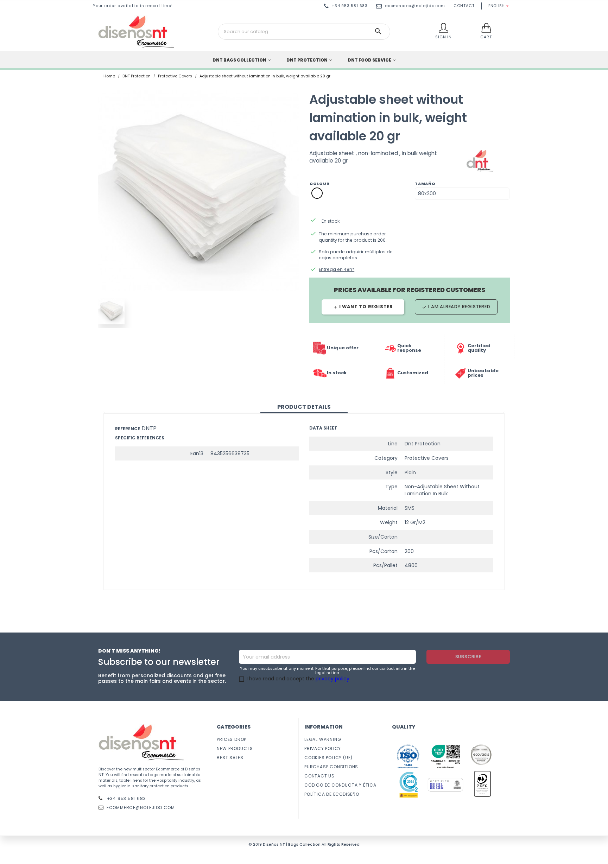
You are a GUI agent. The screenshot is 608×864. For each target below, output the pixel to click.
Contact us (319, 776)
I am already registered (456, 307)
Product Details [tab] (304, 407)
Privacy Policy (322, 748)
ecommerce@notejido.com (415, 5)
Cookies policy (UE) (328, 758)
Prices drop (231, 739)
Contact (464, 5)
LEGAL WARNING (322, 739)
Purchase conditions (331, 767)
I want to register (363, 307)
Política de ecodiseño (331, 794)
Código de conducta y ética (340, 785)
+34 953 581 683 (126, 798)
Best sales (230, 758)
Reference (127, 429)
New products (235, 748)
